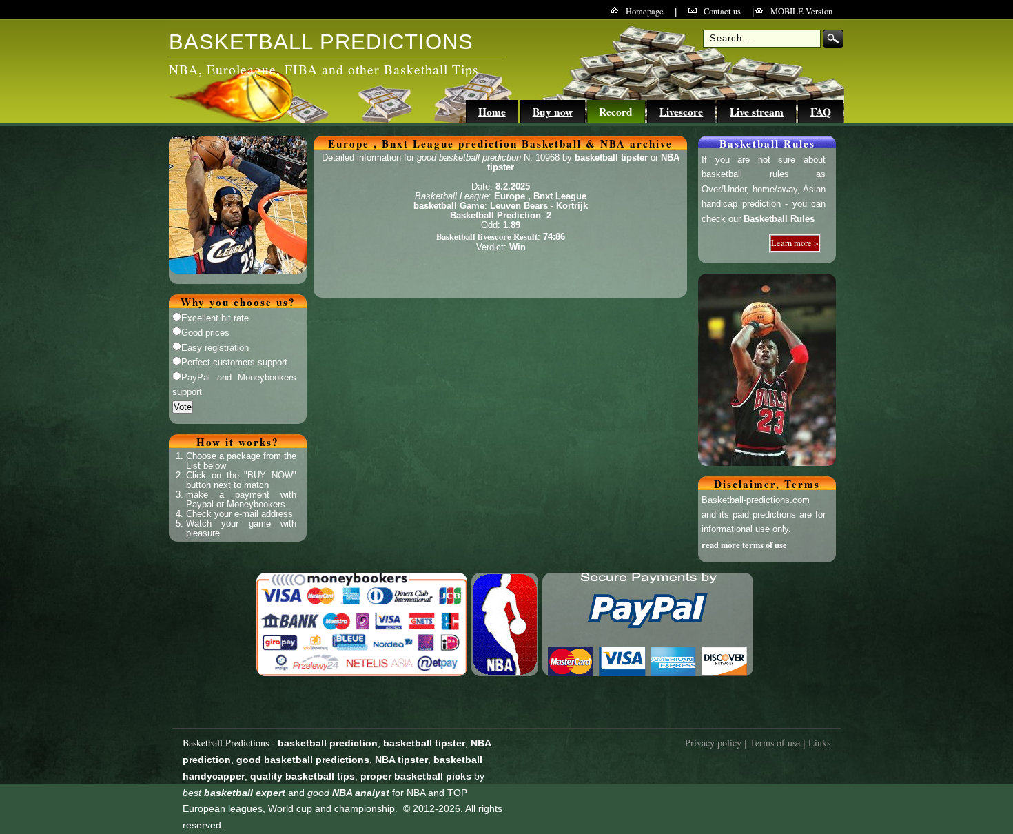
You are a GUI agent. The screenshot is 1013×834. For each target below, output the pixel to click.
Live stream (757, 111)
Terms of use (775, 742)
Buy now (553, 111)
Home (492, 111)
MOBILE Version (801, 11)
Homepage (645, 11)
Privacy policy (713, 742)
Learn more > (795, 243)
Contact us (722, 11)
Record (616, 111)
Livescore (681, 111)
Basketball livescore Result (487, 236)
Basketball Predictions (226, 742)
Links (819, 742)
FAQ (820, 111)
